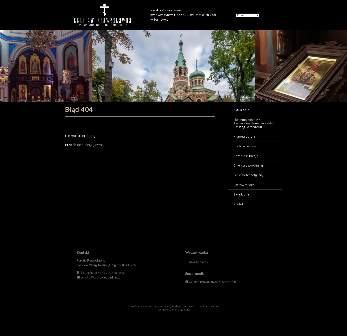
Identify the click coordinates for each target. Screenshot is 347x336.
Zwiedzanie (241, 194)
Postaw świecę (244, 185)
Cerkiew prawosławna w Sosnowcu (212, 282)
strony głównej (93, 145)
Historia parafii (244, 136)
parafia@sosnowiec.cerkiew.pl (100, 277)
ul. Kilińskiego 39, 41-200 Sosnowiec (103, 273)
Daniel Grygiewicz (180, 309)
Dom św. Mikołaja (246, 156)
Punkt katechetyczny (249, 175)
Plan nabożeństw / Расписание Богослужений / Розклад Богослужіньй (254, 123)
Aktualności (242, 110)
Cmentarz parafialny (248, 165)
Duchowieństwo (245, 146)
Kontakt (239, 204)
